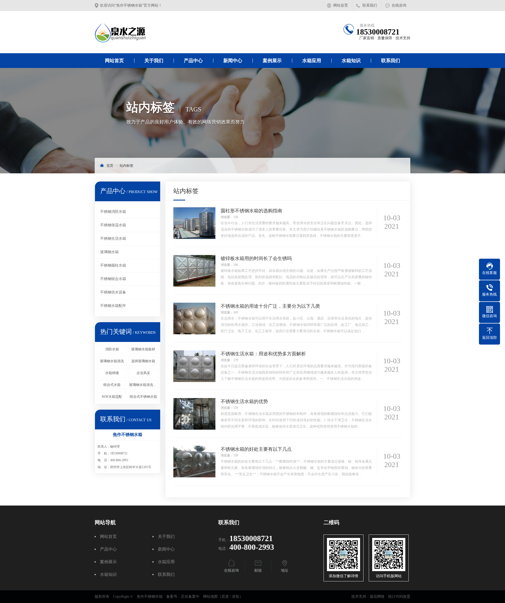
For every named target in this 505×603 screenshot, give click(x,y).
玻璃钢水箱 (109, 252)
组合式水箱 (111, 385)
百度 (225, 597)
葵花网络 (377, 597)
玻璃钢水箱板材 (143, 349)
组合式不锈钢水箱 (143, 397)
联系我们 (369, 5)
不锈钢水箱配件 (113, 306)
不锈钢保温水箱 (113, 225)
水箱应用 (311, 60)
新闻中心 (232, 60)
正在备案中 (190, 597)
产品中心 (193, 60)
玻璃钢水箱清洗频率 (143, 385)
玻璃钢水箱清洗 (112, 361)
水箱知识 (351, 60)
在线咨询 (399, 5)
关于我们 (153, 60)
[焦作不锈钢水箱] (177, 32)
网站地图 (210, 597)
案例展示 (272, 60)
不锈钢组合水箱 (113, 279)
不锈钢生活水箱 (113, 239)
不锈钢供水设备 (113, 292)
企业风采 (143, 373)
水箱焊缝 (112, 373)
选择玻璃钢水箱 (143, 361)
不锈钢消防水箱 (113, 212)
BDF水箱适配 (112, 397)
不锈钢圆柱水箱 (113, 265)
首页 (110, 166)
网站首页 (340, 5)
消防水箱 (112, 349)
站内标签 (126, 166)
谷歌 (235, 597)
